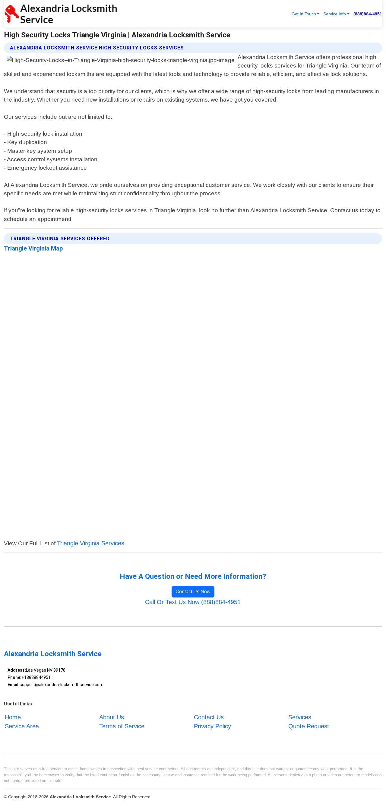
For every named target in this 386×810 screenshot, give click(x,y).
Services (299, 717)
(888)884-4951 (367, 13)
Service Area (22, 726)
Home (13, 717)
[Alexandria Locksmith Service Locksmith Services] (60, 13)
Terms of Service (121, 726)
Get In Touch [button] (304, 13)
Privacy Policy (212, 726)
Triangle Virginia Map (33, 248)
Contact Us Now (193, 591)
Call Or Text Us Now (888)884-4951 (193, 602)
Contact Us (209, 717)
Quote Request (308, 726)
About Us (111, 717)
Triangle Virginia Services (90, 543)
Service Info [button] (334, 13)
